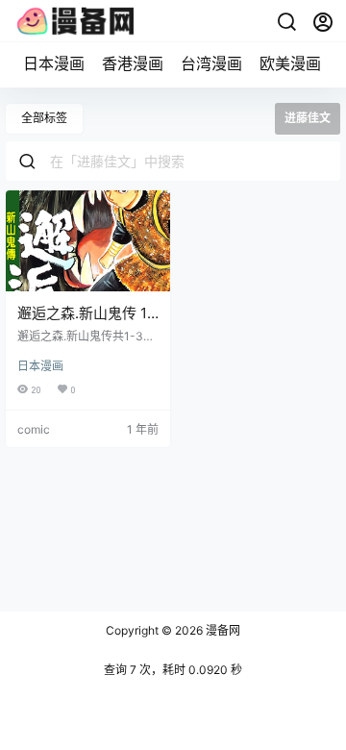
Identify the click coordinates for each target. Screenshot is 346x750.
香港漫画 (132, 63)
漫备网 (221, 630)
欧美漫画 (290, 63)
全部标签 (44, 118)
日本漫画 (54, 63)
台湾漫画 (211, 63)
